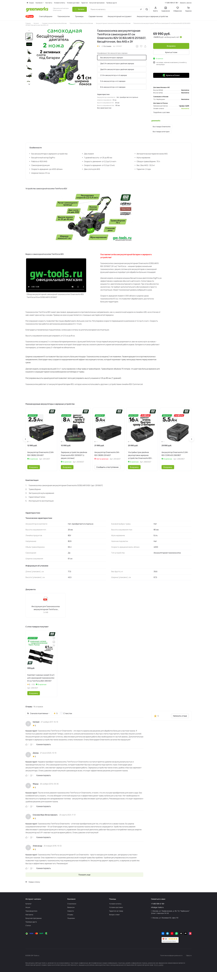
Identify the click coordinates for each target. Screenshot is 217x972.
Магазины (29, 914)
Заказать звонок (185, 3)
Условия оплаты (115, 904)
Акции (28, 907)
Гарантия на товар (116, 911)
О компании (71, 904)
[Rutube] (185, 933)
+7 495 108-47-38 (171, 3)
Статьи (28, 925)
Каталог (29, 904)
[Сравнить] (137, 46)
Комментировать (43, 744)
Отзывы (70, 914)
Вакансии (71, 907)
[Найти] (147, 9)
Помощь (112, 899)
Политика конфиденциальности (171, 955)
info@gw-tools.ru (157, 907)
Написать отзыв (180, 716)
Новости (70, 911)
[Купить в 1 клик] (54, 645)
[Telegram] (167, 933)
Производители (31, 911)
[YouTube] (172, 933)
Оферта (188, 955)
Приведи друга (31, 922)
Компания (71, 899)
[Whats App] (176, 933)
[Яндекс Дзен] (181, 933)
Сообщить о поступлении (107, 467)
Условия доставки (116, 907)
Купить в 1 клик (171, 52)
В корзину (171, 46)
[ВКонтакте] (163, 933)
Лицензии (71, 918)
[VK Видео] (190, 933)
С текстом (67, 713)
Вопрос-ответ (114, 914)
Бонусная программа (33, 918)
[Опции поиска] (141, 9)
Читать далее (158, 965)
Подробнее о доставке (161, 112)
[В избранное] (141, 46)
